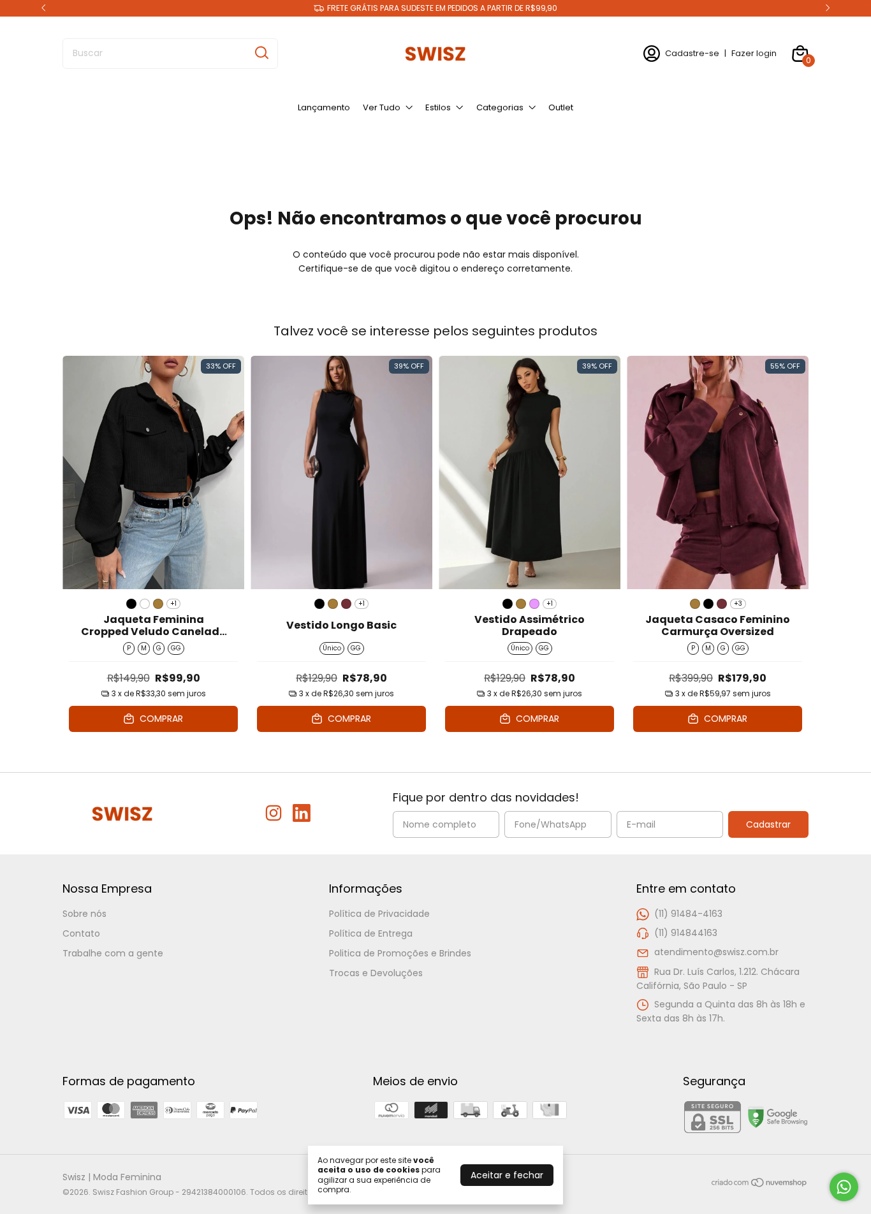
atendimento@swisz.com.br (716, 952)
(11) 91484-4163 (688, 913)
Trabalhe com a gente (112, 953)
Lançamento (324, 107)
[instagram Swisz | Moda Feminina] (274, 814)
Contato (81, 933)
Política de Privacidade (379, 913)
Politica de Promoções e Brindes (400, 953)
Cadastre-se (692, 53)
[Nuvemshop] (760, 1184)
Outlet (560, 107)
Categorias (499, 107)
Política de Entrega (371, 933)
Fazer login (754, 53)
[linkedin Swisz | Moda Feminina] (302, 814)
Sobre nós (84, 913)
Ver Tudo (381, 107)
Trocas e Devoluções (376, 973)
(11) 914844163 (685, 932)
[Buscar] (261, 53)
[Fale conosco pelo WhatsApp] (844, 1187)
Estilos (438, 107)
